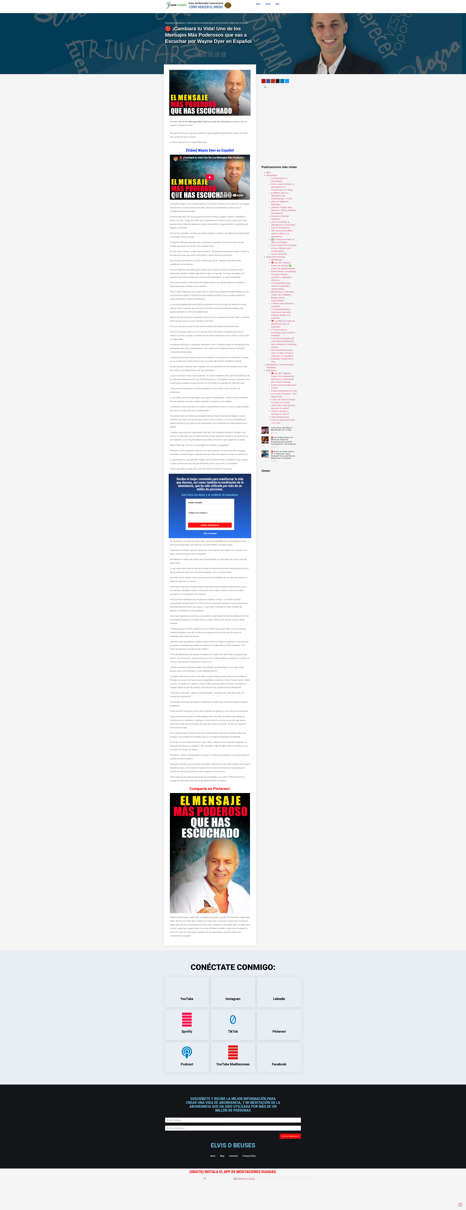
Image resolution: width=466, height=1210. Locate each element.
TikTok (233, 1031)
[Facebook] (268, 81)
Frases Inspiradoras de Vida (284, 391)
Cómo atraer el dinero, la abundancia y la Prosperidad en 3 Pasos (282, 187)
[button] (197, 54)
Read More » (274, 432)
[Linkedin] (282, 81)
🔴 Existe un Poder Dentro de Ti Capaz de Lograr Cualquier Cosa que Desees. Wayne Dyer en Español (283, 454)
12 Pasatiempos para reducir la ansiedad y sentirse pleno (280, 286)
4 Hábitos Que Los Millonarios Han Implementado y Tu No (281, 196)
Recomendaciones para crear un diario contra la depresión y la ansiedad (282, 353)
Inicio (258, 4)
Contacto (233, 1156)
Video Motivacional (280, 417)
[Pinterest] (264, 81)
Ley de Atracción (279, 254)
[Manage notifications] (460, 1205)
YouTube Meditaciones (233, 1064)
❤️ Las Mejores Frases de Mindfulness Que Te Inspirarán (283, 324)
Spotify (186, 1031)
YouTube (186, 999)
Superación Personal (275, 257)
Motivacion (271, 370)
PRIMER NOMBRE (195, 503)
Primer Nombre (233, 1116)
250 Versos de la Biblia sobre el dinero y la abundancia (281, 233)
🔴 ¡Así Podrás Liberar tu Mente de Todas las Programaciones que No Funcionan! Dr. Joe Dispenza (283, 440)
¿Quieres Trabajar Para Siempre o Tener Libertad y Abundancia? (283, 210)
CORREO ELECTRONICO (197, 513)
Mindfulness (276, 260)
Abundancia (169, 23)
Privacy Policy (249, 1156)
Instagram (233, 999)
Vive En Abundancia (280, 227)
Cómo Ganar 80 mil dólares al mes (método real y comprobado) (284, 248)
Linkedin (279, 999)
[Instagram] (278, 81)
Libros (268, 4)
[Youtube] (273, 81)
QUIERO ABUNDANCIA (210, 525)
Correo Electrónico (233, 1124)
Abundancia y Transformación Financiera (191, 23)
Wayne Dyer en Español (239, 23)
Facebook (279, 1064)
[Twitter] (287, 81)
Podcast (187, 1064)
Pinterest (279, 1031)
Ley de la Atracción (221, 23)
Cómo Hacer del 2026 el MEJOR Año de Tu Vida (281, 429)
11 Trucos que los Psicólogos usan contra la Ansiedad (283, 332)
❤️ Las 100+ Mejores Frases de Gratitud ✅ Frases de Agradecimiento (283, 265)
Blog (277, 4)
